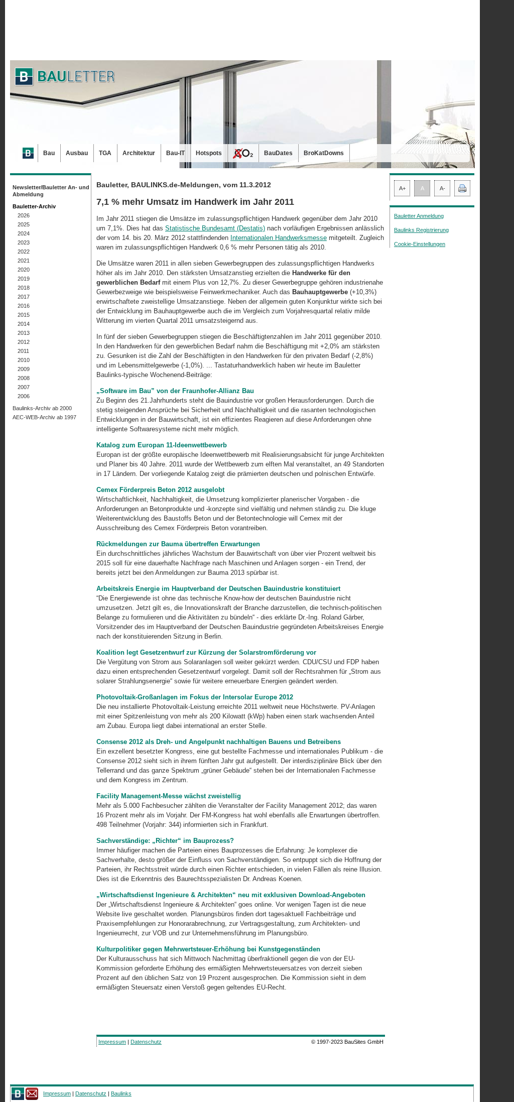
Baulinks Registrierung (421, 230)
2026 (24, 215)
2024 (24, 233)
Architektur (138, 153)
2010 (24, 360)
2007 (24, 387)
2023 (24, 242)
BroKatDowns (324, 153)
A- (442, 188)
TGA (105, 153)
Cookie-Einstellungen (419, 244)
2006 (24, 396)
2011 (23, 351)
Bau (49, 153)
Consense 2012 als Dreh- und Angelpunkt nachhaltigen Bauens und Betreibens (218, 742)
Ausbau (77, 153)
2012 (24, 342)
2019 (24, 279)
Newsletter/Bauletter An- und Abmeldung (51, 190)
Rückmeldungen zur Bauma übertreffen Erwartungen (178, 544)
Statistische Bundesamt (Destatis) (215, 228)
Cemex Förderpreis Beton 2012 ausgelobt (160, 490)
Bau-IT (175, 153)
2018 (24, 288)
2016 (24, 306)
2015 (24, 315)
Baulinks (121, 1093)
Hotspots (209, 153)
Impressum (112, 1042)
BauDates (278, 153)
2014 (24, 324)
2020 (24, 270)
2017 (24, 297)
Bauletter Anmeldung (419, 216)
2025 (24, 224)
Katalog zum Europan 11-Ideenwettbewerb (161, 445)
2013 (24, 333)
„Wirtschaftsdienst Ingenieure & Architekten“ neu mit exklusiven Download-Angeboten (230, 895)
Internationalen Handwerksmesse (278, 237)
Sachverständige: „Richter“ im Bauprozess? (165, 840)
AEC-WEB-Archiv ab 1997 (44, 417)
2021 (24, 261)
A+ (402, 188)
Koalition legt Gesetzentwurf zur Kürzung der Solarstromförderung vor (206, 652)
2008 (24, 378)
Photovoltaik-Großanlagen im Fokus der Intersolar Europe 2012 (194, 697)
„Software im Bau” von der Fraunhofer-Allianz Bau (175, 391)
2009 (24, 369)
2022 (24, 252)
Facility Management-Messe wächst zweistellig (168, 796)
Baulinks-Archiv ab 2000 (42, 408)
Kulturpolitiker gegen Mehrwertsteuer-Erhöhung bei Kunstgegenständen (208, 949)
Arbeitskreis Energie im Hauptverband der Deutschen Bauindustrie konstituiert (218, 588)
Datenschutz (146, 1042)
